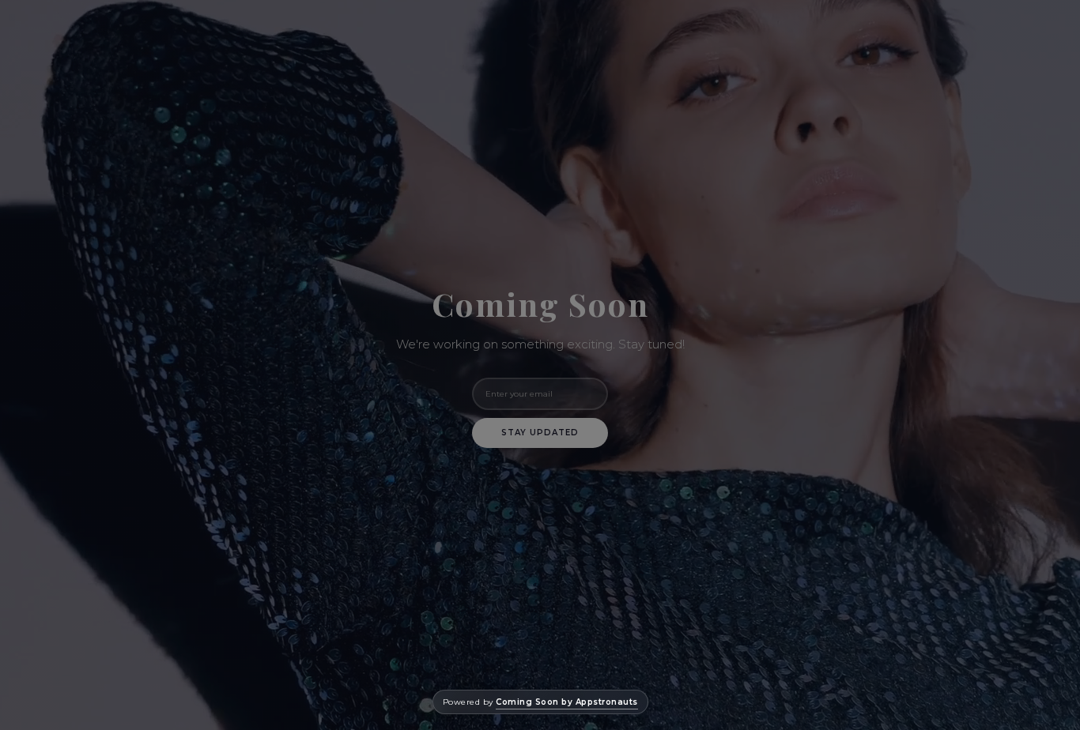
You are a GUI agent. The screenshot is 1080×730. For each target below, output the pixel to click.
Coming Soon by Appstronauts (567, 702)
